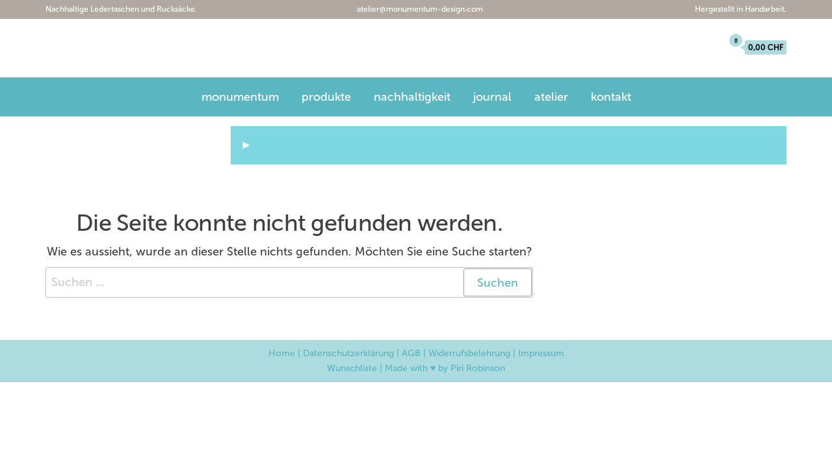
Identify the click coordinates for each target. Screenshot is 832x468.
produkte (326, 97)
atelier (551, 97)
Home (281, 353)
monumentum (112, 49)
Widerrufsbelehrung (469, 353)
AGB (411, 353)
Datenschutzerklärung (348, 353)
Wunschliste (352, 368)
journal (492, 97)
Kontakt (611, 97)
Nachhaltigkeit (412, 97)
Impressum (541, 353)
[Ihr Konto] (708, 47)
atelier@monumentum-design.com (419, 9)
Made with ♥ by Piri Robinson (445, 368)
